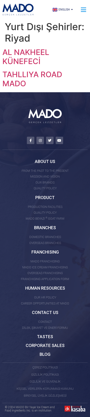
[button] (83, 9)
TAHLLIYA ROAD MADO (32, 79)
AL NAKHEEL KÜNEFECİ (25, 57)
